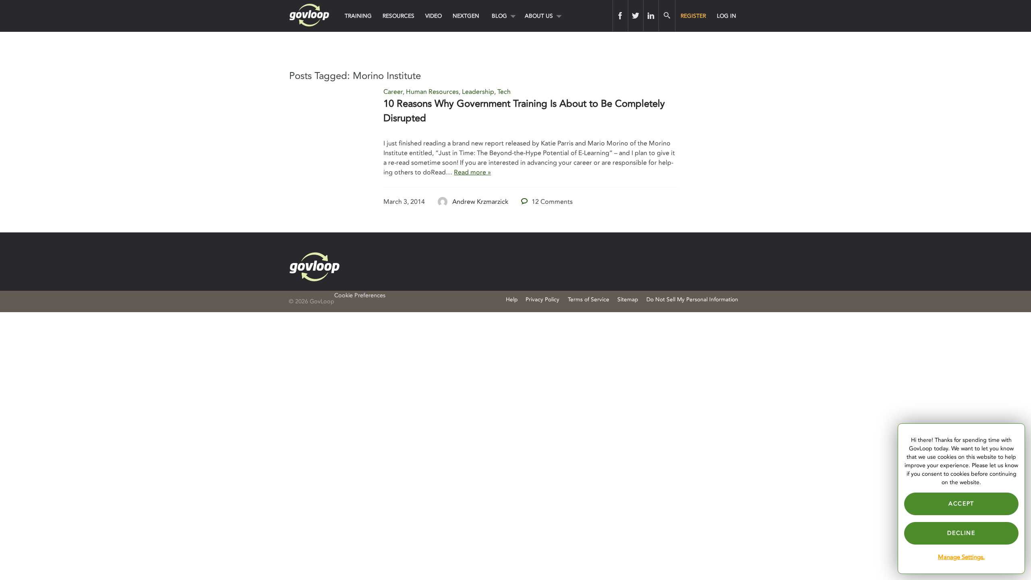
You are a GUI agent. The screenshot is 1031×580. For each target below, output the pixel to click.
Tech (504, 91)
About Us (539, 16)
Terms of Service (588, 299)
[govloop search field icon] (666, 15)
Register (693, 16)
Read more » (472, 172)
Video (433, 16)
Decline (961, 533)
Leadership (478, 91)
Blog (499, 16)
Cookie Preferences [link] (359, 295)
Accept (961, 504)
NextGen (466, 16)
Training (358, 16)
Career (393, 91)
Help (512, 299)
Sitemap (627, 299)
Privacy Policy (542, 299)
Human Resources (432, 91)
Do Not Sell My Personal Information (692, 299)
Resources (398, 16)
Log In (726, 16)
